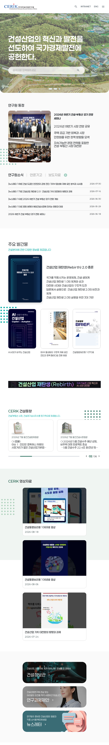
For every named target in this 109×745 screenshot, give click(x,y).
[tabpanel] (54, 46)
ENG (96, 6)
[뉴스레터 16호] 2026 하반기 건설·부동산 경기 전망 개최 (33, 199)
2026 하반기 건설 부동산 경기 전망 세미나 (26, 214)
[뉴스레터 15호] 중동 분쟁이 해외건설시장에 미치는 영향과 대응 (35, 206)
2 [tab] (54, 89)
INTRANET (86, 6)
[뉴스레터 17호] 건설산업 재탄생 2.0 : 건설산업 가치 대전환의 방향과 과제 (40, 191)
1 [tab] (49, 89)
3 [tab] (59, 89)
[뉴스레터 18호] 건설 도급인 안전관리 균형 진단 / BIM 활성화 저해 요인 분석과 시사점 (45, 184)
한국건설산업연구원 (20, 7)
